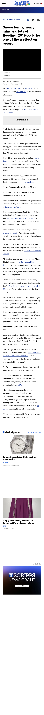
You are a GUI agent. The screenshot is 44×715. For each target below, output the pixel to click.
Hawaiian (28, 88)
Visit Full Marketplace (34, 432)
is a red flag (29, 182)
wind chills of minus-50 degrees (20, 218)
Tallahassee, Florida (13, 206)
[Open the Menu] (4, 3)
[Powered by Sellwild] (38, 564)
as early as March (10, 232)
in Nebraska (21, 91)
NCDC (19, 384)
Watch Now (37, 3)
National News (11, 19)
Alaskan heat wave (13, 88)
